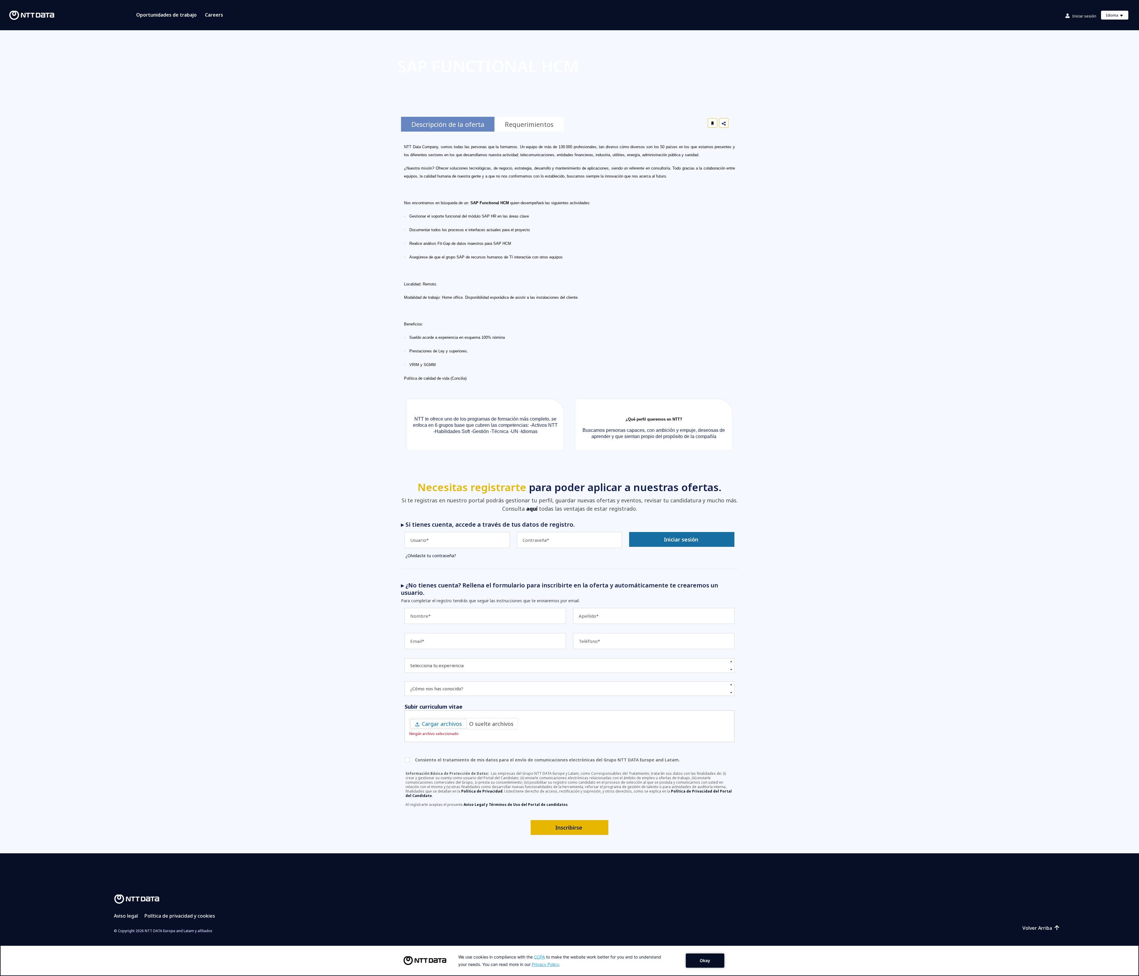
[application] (569, 960)
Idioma (1116, 16)
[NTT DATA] (137, 898)
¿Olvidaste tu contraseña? (430, 555)
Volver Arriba (1037, 928)
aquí (531, 508)
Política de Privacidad (481, 791)
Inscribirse (568, 827)
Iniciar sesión (1084, 16)
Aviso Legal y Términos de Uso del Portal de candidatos (516, 804)
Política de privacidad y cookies (179, 916)
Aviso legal (126, 916)
